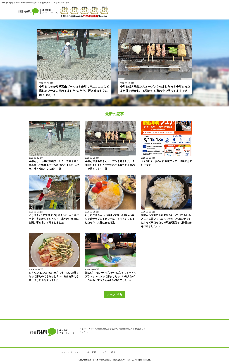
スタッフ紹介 (109, 352)
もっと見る (114, 294)
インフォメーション (71, 352)
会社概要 (91, 352)
